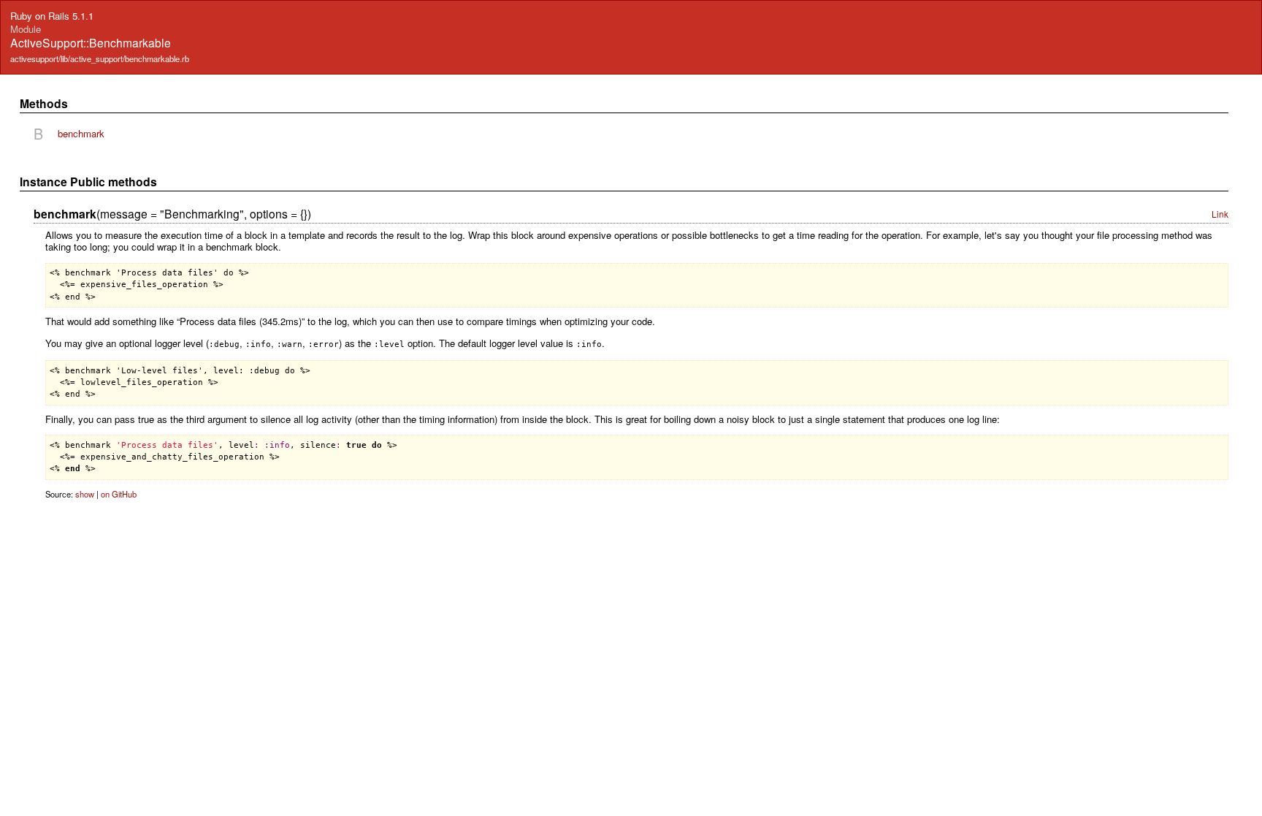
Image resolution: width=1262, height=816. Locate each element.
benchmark (81, 133)
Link (1220, 213)
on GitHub (119, 494)
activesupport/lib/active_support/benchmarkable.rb (99, 58)
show (84, 494)
